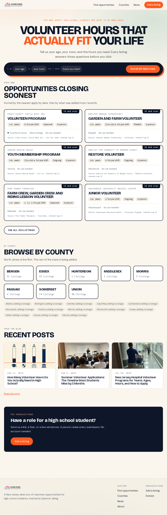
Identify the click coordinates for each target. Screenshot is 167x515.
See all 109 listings (21, 230)
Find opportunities (104, 5)
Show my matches (142, 68)
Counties (124, 5)
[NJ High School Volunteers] (13, 5)
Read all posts (12, 393)
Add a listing (153, 4)
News (137, 5)
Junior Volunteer (104, 193)
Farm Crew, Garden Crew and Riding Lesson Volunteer (35, 195)
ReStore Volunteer (106, 154)
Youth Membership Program (34, 154)
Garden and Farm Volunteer (115, 118)
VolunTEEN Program (27, 118)
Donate (150, 496)
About (120, 506)
